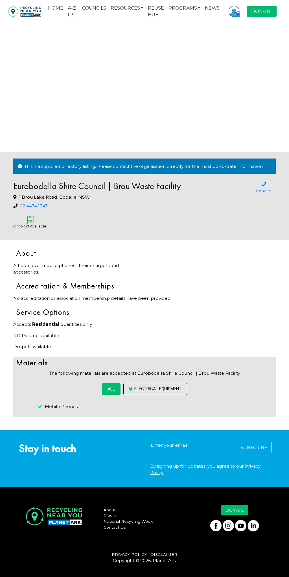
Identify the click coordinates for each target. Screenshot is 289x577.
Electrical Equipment (157, 388)
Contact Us (115, 527)
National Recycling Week (128, 521)
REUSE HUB (156, 11)
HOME (55, 8)
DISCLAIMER (163, 554)
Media (110, 515)
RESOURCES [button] (125, 8)
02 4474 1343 (34, 206)
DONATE (261, 11)
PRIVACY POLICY (129, 554)
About (110, 509)
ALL (111, 389)
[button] (234, 11)
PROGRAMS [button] (182, 8)
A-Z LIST (73, 11)
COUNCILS (94, 8)
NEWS (212, 8)
